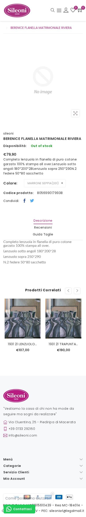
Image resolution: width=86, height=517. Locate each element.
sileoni (8, 133)
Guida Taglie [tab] (43, 234)
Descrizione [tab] (43, 220)
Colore (9, 183)
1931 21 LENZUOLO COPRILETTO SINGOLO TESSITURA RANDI (22, 344)
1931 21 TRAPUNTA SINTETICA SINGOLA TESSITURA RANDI (63, 344)
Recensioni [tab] (43, 227)
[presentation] (68, 291)
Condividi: (11, 201)
